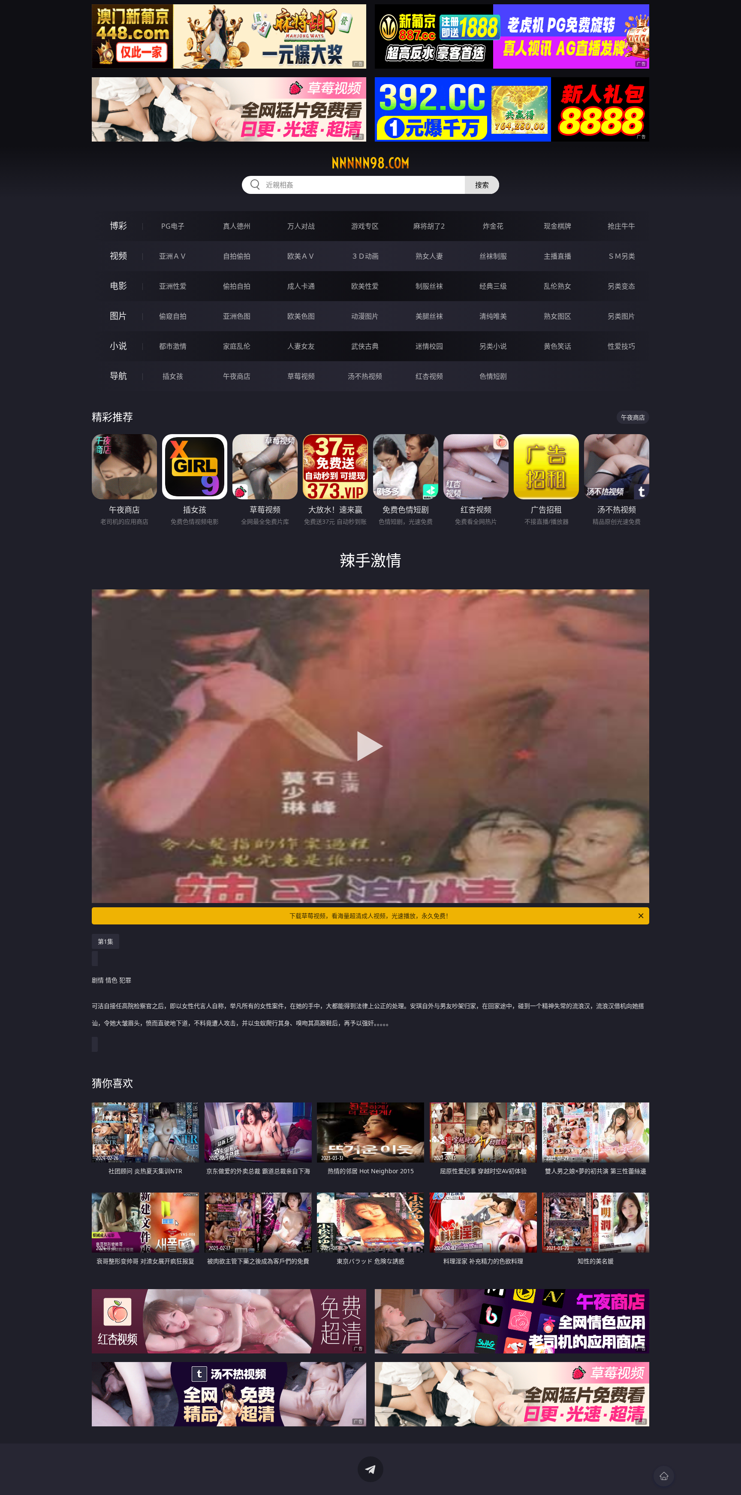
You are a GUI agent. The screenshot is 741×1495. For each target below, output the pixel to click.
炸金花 (493, 226)
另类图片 (621, 316)
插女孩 (173, 376)
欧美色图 (301, 316)
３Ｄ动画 (365, 256)
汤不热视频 (365, 376)
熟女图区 (557, 316)
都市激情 (173, 346)
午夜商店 (236, 376)
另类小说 (493, 346)
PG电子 (172, 226)
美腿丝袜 (429, 316)
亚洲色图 (236, 316)
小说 (118, 346)
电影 (118, 286)
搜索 (482, 185)
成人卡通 (301, 286)
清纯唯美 (493, 316)
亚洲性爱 (173, 286)
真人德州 (236, 226)
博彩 (118, 226)
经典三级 (493, 286)
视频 (118, 256)
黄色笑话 (557, 346)
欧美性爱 (365, 286)
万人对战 (301, 226)
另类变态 (621, 286)
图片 (118, 316)
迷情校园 (429, 346)
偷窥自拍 (173, 316)
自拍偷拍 (236, 256)
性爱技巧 (621, 346)
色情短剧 (493, 376)
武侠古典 (365, 346)
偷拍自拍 (236, 286)
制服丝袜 (429, 286)
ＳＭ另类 (621, 256)
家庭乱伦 (236, 346)
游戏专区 (365, 226)
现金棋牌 (557, 226)
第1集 (105, 941)
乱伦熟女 (557, 286)
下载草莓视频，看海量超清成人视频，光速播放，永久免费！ (370, 916)
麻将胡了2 (429, 226)
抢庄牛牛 (621, 226)
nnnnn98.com (370, 163)
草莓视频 (301, 376)
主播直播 (557, 256)
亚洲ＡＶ (173, 256)
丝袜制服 (493, 256)
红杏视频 (429, 376)
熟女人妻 (429, 256)
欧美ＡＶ (301, 256)
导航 (118, 376)
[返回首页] (664, 1476)
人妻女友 (301, 346)
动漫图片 (365, 316)
